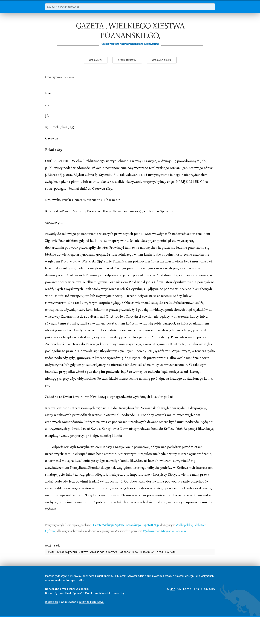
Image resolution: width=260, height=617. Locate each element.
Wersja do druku (161, 60)
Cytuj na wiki (52, 545)
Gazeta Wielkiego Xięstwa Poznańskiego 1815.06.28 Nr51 (126, 525)
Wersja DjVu (95, 60)
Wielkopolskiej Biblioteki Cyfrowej (117, 576)
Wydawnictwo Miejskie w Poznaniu (164, 531)
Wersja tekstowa (127, 60)
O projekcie (51, 601)
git (172, 588)
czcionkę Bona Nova (91, 601)
